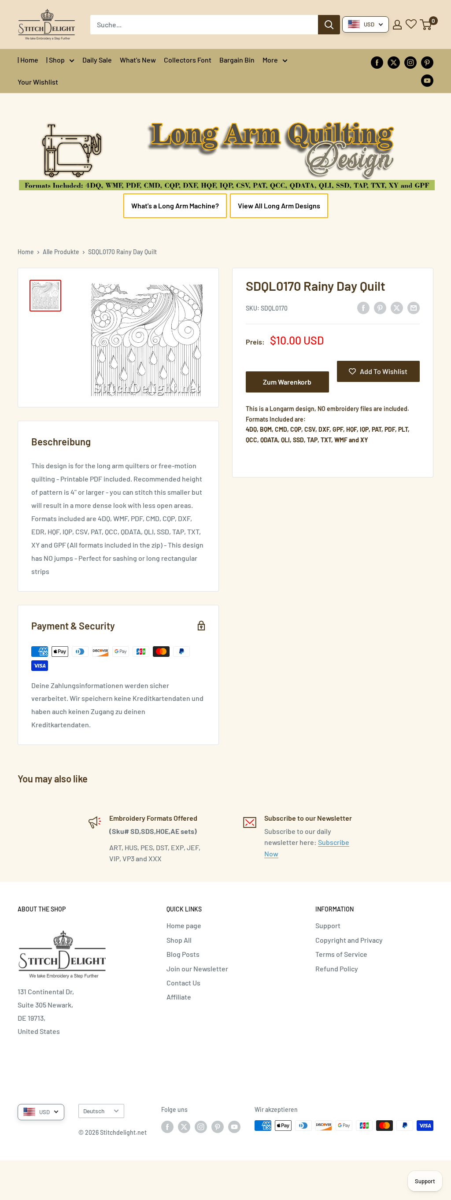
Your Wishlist (38, 82)
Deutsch (93, 1111)
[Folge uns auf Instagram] (410, 62)
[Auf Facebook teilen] (363, 307)
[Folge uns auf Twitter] (394, 62)
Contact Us (183, 982)
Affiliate (178, 997)
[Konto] (397, 25)
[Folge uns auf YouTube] (427, 80)
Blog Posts (183, 954)
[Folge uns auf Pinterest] (427, 62)
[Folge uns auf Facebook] (377, 62)
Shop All (179, 940)
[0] (426, 24)
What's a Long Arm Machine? (175, 205)
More (270, 60)
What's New (138, 60)
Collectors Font (187, 60)
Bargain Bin (237, 60)
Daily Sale (97, 60)
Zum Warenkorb (287, 382)
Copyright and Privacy (349, 940)
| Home (28, 60)
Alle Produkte (61, 252)
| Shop (55, 60)
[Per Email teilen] (413, 307)
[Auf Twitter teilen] (397, 307)
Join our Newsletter (197, 968)
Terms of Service (341, 954)
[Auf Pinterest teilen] (380, 307)
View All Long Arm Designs (279, 205)
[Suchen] (329, 24)
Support (327, 925)
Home (26, 252)
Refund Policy (336, 968)
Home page (183, 925)
